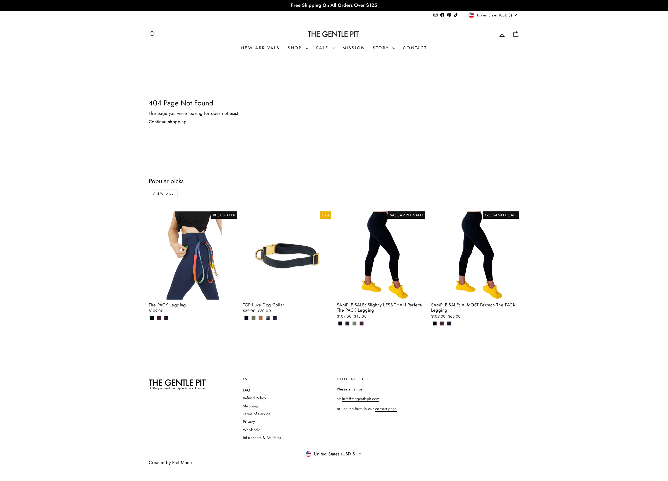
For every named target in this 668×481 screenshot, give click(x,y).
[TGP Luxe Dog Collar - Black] (246, 318)
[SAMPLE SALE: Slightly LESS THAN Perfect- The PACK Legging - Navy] (347, 323)
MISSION (354, 48)
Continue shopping (168, 122)
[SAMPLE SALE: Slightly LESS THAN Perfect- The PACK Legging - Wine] (361, 323)
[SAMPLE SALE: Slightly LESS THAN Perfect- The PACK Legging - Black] (340, 323)
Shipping (250, 406)
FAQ (246, 390)
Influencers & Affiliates (262, 437)
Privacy (249, 421)
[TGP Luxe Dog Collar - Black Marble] (267, 318)
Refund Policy (254, 398)
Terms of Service (257, 414)
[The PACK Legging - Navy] (166, 318)
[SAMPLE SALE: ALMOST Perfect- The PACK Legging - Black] (434, 323)
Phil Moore (182, 462)
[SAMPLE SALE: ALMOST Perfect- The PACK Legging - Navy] (448, 323)
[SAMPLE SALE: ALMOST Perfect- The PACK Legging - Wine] (441, 323)
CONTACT (415, 48)
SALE (323, 48)
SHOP (296, 48)
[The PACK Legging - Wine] (159, 318)
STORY (382, 48)
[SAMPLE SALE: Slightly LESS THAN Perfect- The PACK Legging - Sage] (354, 323)
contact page (386, 408)
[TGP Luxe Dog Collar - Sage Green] (253, 318)
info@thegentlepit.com (360, 398)
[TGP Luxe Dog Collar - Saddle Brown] (260, 318)
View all (163, 193)
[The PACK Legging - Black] (152, 318)
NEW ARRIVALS (260, 48)
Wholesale (251, 429)
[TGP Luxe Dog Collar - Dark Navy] (274, 318)
